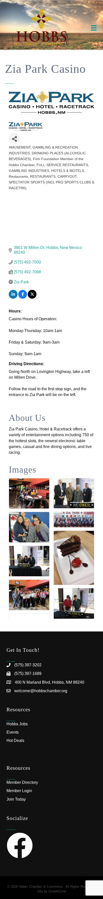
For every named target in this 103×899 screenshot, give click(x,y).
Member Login (19, 791)
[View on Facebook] (22, 297)
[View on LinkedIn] (13, 297)
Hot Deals (15, 740)
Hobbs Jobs (17, 724)
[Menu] (94, 28)
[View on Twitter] (32, 297)
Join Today (16, 799)
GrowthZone (57, 891)
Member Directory (22, 782)
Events (12, 732)
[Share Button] (14, 138)
